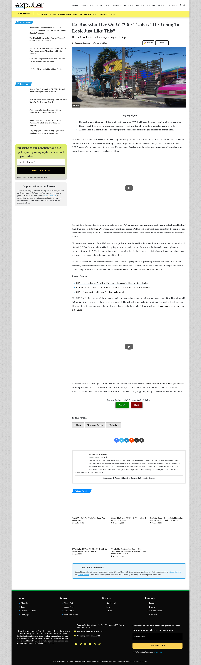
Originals (87, 5)
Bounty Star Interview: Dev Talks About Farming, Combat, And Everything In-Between (46, 123)
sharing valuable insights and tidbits (122, 143)
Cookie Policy (69, 607)
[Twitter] (121, 440)
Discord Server (83, 575)
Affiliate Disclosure (71, 615)
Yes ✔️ (122, 405)
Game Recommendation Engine (65, 14)
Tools (139, 5)
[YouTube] (90, 643)
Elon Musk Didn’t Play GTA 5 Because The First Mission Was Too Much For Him (113, 287)
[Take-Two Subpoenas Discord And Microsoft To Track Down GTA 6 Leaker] (21, 62)
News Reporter (94, 457)
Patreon (109, 611)
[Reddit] (131, 440)
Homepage (25, 615)
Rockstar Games (93, 229)
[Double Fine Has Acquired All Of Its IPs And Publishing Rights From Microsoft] (21, 92)
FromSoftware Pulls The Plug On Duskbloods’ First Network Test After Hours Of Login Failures (48, 51)
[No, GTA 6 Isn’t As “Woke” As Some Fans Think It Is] (90, 506)
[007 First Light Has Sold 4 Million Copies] (21, 72)
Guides (115, 5)
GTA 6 (79, 139)
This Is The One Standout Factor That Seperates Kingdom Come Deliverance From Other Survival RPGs (128, 551)
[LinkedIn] (126, 440)
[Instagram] (95, 643)
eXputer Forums (175, 572)
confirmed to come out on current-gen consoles (163, 383)
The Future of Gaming (87, 14)
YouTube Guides (155, 611)
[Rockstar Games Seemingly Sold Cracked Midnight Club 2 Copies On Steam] (168, 506)
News (75, 5)
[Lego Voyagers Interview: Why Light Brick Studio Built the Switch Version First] (21, 133)
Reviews (128, 5)
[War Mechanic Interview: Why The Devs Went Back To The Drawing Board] (21, 102)
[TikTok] (99, 643)
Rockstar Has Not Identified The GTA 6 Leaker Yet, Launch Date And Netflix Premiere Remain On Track (48, 30)
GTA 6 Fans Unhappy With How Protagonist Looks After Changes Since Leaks (111, 283)
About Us (24, 603)
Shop (108, 607)
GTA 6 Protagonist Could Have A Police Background (100, 292)
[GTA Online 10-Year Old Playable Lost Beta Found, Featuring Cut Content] (90, 537)
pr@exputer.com (97, 631)
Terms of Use (69, 611)
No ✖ (136, 405)
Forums (151, 5)
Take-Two (114, 425)
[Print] (141, 440)
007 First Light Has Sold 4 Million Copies (46, 69)
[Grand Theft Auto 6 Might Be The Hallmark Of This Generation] (129, 506)
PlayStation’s (104, 14)
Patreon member (50, 196)
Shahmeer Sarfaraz (81, 43)
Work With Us (154, 615)
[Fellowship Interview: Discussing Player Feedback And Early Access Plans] (21, 113)
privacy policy (42, 177)
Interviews (102, 5)
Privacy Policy (69, 603)
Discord (152, 607)
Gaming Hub (111, 603)
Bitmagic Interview (44, 14)
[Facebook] (116, 440)
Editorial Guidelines (28, 611)
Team (23, 607)
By (73, 43)
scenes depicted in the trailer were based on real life (139, 269)
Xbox (113, 14)
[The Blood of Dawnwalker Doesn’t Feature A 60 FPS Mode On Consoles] (21, 41)
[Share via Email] (136, 440)
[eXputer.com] (29, 5)
